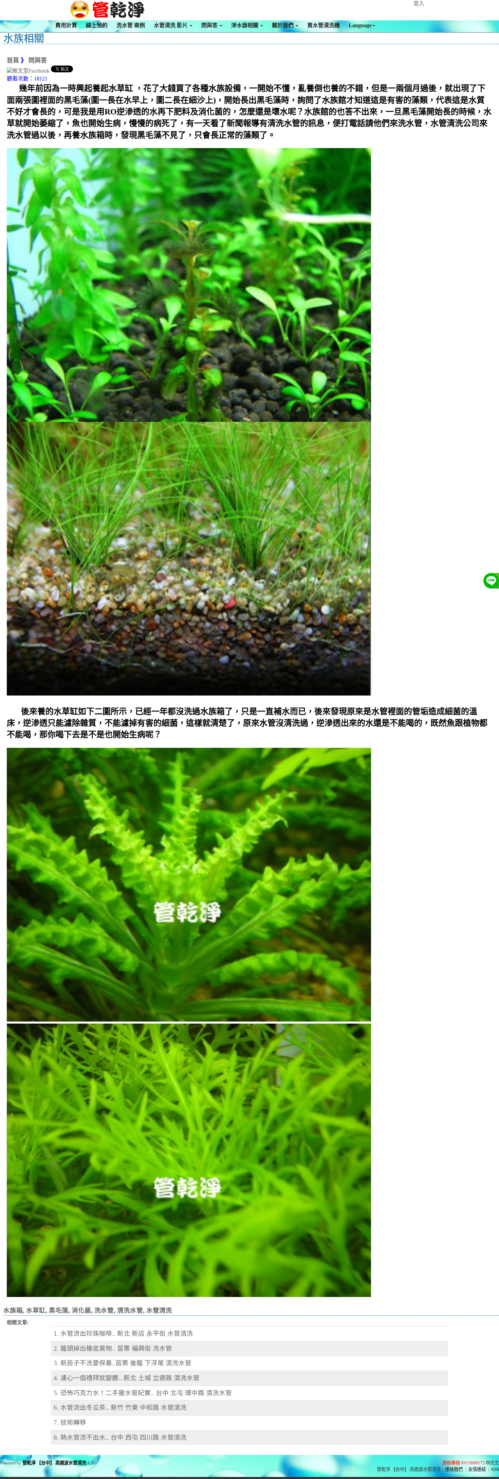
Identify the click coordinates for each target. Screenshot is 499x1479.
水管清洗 (159, 1310)
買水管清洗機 (323, 25)
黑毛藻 (58, 1310)
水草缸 (35, 1310)
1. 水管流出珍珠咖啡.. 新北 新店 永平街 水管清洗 (123, 1333)
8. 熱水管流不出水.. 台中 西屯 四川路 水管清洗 (120, 1437)
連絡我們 (454, 1469)
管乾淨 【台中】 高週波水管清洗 (54, 1462)
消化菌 (81, 1310)
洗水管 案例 (130, 25)
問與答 (210, 25)
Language (360, 25)
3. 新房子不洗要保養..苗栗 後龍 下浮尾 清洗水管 (122, 1363)
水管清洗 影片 (171, 25)
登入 (418, 3)
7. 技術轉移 (70, 1422)
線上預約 (97, 25)
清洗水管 (130, 1310)
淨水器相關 (245, 25)
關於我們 (283, 25)
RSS (495, 1469)
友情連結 (477, 1469)
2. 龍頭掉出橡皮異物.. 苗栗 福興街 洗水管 (113, 1348)
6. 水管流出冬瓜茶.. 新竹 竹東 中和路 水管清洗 (120, 1407)
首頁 (13, 60)
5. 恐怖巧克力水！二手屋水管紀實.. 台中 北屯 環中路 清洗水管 (143, 1392)
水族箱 (13, 1310)
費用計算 (66, 25)
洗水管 (104, 1310)
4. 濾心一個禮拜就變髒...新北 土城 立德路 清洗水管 (127, 1378)
